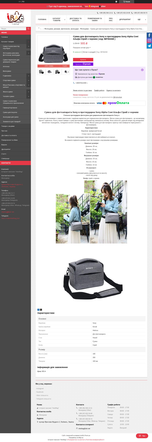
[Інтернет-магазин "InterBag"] (15, 17)
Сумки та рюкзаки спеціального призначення (13, 102)
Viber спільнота (42, 395)
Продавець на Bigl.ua (76, 437)
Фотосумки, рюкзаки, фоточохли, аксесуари (11, 54)
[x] (41, 310)
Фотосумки (84, 29)
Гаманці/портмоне (10, 108)
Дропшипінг (5, 149)
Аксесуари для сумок (11, 117)
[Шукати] (28, 28)
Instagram (40, 388)
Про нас (4, 131)
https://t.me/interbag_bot (10, 218)
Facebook (39, 392)
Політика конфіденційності (95, 440)
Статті (3, 154)
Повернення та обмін (9, 140)
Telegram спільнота (43, 399)
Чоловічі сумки (8, 96)
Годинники (7, 76)
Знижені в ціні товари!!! (11, 121)
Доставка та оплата (9, 135)
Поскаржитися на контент (76, 440)
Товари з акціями (7, 126)
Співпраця (5, 158)
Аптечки (6, 66)
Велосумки (7, 71)
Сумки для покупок (10, 112)
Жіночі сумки (8, 92)
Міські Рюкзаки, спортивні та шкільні (14, 86)
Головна (4, 37)
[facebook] (38, 310)
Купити (83, 60)
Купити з (79, 64)
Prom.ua (87, 435)
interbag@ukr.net (7, 212)
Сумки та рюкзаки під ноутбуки (11, 47)
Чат (143, 436)
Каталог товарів (7, 42)
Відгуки (4, 145)
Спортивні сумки (9, 80)
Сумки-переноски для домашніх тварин (11, 61)
